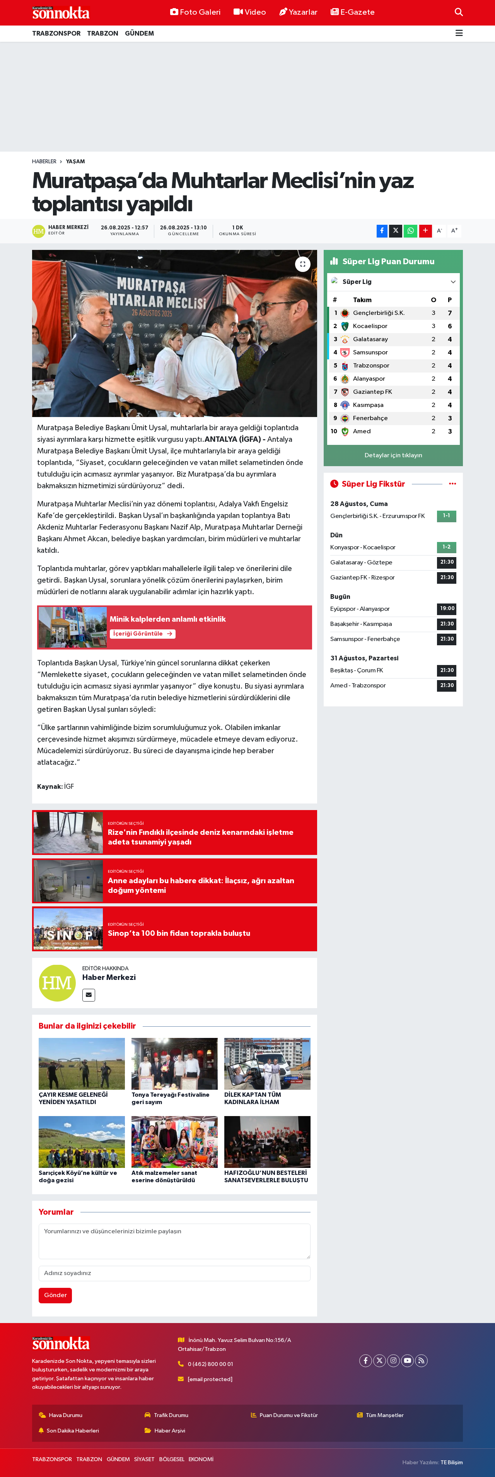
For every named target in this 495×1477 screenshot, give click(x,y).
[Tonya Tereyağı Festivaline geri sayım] (174, 1063)
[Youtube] (407, 1360)
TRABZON (102, 33)
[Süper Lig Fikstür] (452, 484)
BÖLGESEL (171, 1459)
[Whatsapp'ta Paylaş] (410, 231)
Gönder (55, 1295)
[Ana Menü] (459, 34)
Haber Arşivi (170, 1431)
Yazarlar (303, 12)
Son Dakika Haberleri (73, 1431)
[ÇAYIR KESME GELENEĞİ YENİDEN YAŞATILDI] (82, 1063)
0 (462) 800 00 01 (210, 1364)
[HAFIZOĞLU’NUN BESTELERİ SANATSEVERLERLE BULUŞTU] (267, 1142)
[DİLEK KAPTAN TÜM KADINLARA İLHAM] (267, 1063)
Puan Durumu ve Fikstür (289, 1415)
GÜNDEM (139, 33)
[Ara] (459, 12)
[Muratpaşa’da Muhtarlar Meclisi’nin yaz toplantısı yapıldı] (174, 333)
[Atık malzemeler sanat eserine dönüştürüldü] (174, 1142)
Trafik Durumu (171, 1415)
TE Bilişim (451, 1462)
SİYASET (144, 1459)
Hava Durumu (65, 1415)
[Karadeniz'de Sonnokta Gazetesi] (61, 12)
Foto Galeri (200, 12)
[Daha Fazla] (425, 231)
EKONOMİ (201, 1459)
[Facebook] (365, 1360)
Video (255, 12)
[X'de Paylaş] (395, 231)
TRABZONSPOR (56, 33)
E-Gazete (357, 12)
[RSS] (421, 1360)
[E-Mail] (88, 995)
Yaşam (75, 161)
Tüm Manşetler (385, 1415)
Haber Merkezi (109, 977)
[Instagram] (393, 1360)
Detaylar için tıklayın (393, 455)
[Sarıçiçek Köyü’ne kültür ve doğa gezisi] (82, 1142)
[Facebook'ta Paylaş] (382, 231)
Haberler (44, 161)
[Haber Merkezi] (57, 983)
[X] (379, 1360)
